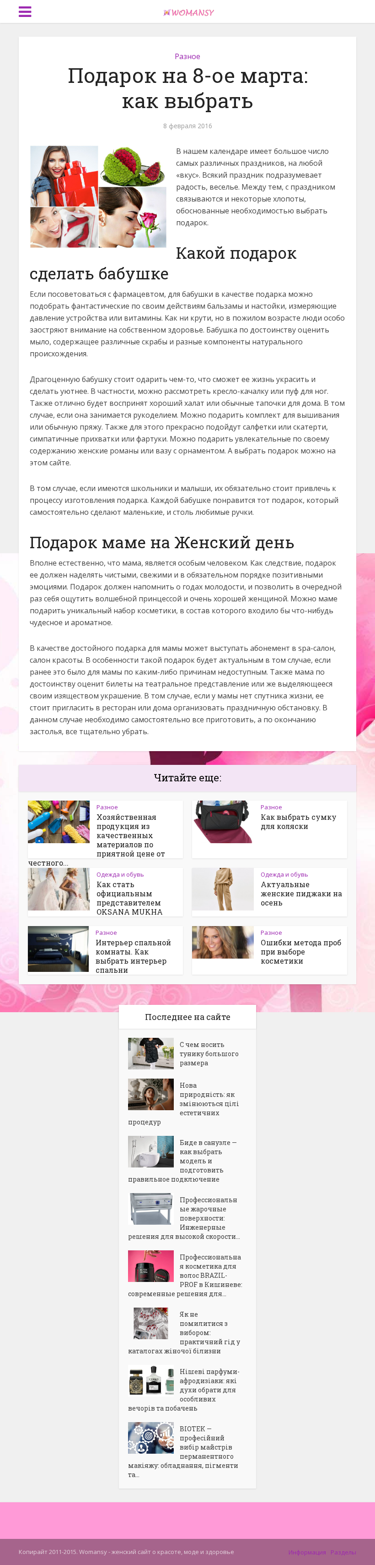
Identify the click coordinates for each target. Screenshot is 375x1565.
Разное (187, 56)
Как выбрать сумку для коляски (299, 821)
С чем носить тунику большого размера (209, 1053)
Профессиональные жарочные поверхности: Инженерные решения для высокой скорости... (184, 1218)
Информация (307, 1552)
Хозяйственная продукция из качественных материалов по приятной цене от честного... (96, 839)
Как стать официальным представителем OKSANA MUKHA (129, 897)
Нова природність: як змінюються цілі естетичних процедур (183, 1103)
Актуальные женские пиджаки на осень (301, 893)
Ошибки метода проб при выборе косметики (301, 951)
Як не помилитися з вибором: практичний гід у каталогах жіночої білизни (184, 1332)
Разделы (343, 1552)
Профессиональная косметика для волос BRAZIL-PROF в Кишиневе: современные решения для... (185, 1275)
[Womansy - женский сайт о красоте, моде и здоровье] (187, 10)
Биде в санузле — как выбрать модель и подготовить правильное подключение (182, 1160)
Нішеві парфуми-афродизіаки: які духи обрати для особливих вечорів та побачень (184, 1389)
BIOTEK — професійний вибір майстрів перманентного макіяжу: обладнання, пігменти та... (183, 1451)
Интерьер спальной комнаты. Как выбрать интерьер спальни (133, 956)
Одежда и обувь (120, 874)
